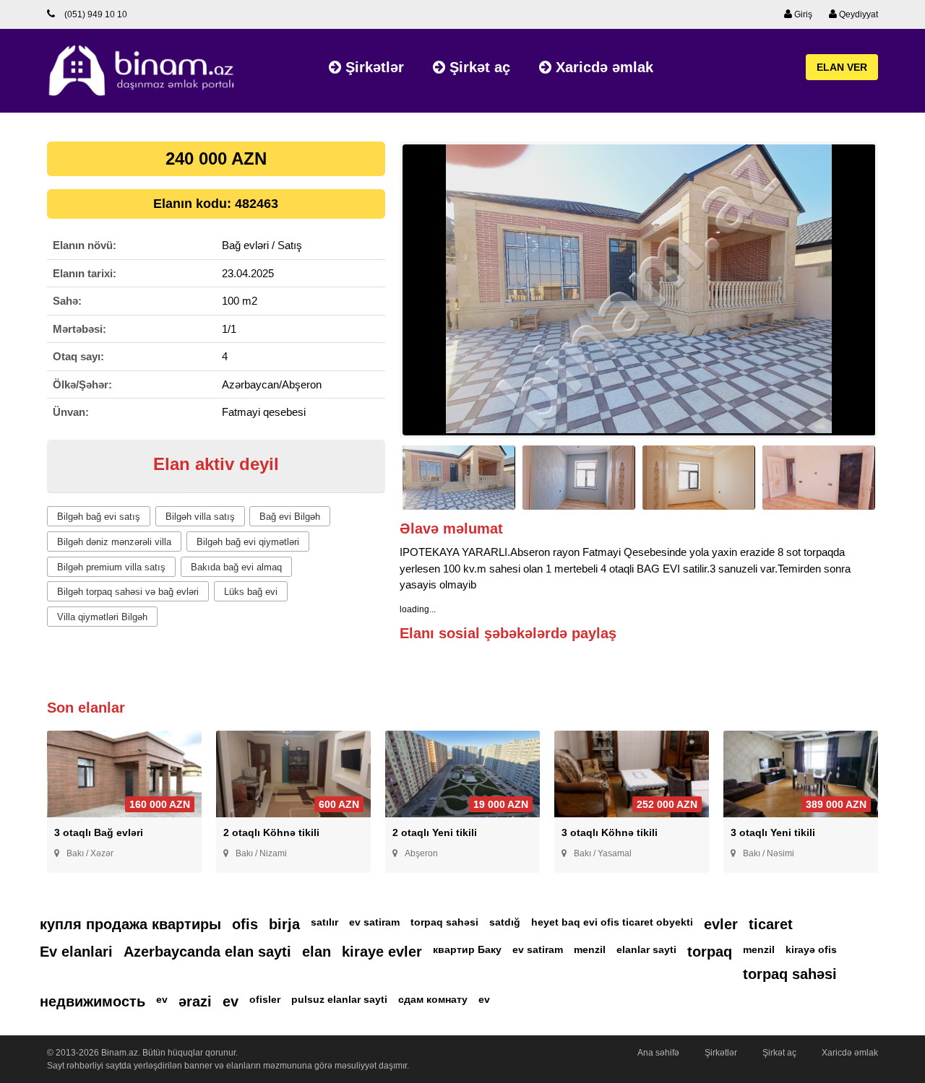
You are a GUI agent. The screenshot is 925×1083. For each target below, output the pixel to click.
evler (721, 924)
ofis (245, 924)
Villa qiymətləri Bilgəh (102, 617)
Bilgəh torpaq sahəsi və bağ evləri (128, 591)
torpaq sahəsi (444, 922)
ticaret (771, 924)
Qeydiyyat (857, 14)
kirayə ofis (811, 949)
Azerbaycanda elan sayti (207, 952)
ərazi (195, 1001)
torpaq (709, 952)
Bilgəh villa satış (200, 516)
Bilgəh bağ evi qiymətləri (248, 541)
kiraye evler (382, 952)
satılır (324, 922)
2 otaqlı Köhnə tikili (271, 832)
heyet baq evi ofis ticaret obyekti (612, 922)
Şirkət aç (477, 67)
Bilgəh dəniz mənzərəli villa (114, 541)
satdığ (504, 922)
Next (900, 296)
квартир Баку (467, 949)
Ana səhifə (658, 1053)
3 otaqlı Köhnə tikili (610, 832)
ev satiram (374, 922)
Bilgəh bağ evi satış (98, 516)
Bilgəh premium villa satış (111, 567)
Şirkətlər (372, 67)
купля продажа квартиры (130, 924)
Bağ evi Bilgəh (289, 516)
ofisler (264, 999)
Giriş (802, 14)
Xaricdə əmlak (602, 67)
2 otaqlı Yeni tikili (434, 832)
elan (316, 952)
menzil (590, 949)
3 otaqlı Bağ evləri (98, 832)
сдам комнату (433, 999)
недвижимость (92, 1001)
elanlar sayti (646, 949)
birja (284, 924)
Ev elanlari (76, 952)
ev (162, 999)
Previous (377, 296)
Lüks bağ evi (251, 591)
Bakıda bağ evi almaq (236, 567)
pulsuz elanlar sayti (339, 999)
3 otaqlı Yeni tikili (773, 832)
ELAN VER (842, 67)
